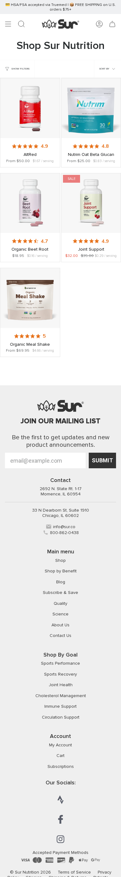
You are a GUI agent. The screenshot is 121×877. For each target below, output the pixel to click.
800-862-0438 (64, 532)
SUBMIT (102, 460)
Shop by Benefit (61, 571)
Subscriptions (60, 766)
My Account (60, 745)
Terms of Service (74, 872)
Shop (60, 560)
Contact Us (60, 635)
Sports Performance (60, 663)
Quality (60, 603)
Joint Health (61, 684)
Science (60, 614)
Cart (60, 755)
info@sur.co (64, 526)
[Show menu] (8, 24)
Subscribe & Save (60, 592)
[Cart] (112, 24)
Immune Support (60, 706)
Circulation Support (60, 717)
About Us (60, 625)
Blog (60, 582)
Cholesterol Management (60, 695)
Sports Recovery (60, 674)
